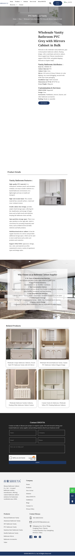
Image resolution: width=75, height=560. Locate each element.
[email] (72, 496)
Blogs (27, 503)
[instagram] (40, 537)
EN (71, 2)
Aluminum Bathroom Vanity (12, 521)
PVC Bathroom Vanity (37, 16)
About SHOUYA (42, 1)
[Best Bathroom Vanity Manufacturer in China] (12, 481)
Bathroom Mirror (9, 536)
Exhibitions (29, 500)
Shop (20, 19)
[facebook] (30, 537)
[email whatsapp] (72, 490)
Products (17, 1)
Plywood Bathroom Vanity (11, 518)
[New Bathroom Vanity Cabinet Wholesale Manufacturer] (4, 3)
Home (11, 1)
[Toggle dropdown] (21, 1)
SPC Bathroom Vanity (10, 524)
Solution (26, 1)
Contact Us (29, 506)
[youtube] (35, 537)
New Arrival (33, 1)
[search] (50, 3)
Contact (21, 4)
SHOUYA (31, 553)
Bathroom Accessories (10, 539)
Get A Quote (57, 3)
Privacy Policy (30, 509)
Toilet (5, 542)
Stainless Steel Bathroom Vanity (13, 530)
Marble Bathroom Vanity (11, 533)
